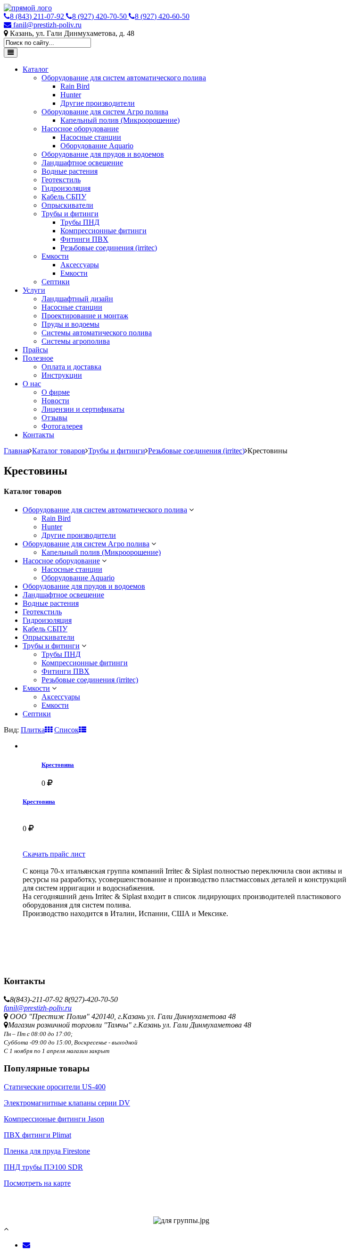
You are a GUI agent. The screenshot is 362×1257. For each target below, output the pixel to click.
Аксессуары (79, 265)
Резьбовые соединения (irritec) (108, 248)
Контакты (38, 435)
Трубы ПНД (79, 222)
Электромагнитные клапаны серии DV (67, 1103)
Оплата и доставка (71, 367)
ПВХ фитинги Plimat (37, 1135)
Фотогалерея (61, 426)
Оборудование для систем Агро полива (104, 112)
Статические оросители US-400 (55, 1087)
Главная (16, 451)
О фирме (55, 392)
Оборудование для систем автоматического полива (123, 78)
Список (66, 730)
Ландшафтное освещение (82, 163)
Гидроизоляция (65, 188)
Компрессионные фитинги (103, 231)
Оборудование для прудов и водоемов (102, 154)
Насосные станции (90, 137)
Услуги (34, 290)
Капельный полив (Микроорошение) (120, 120)
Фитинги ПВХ (84, 239)
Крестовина (57, 764)
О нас (32, 384)
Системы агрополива (75, 341)
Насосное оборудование (80, 129)
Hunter (70, 95)
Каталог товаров (58, 451)
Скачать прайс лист (54, 854)
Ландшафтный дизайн (77, 299)
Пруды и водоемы (70, 324)
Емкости (55, 256)
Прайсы (35, 350)
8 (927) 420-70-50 (100, 16)
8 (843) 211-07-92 (38, 16)
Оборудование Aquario (96, 146)
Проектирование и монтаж (84, 316)
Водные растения (69, 171)
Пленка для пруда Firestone (47, 1151)
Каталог (36, 69)
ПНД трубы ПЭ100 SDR (43, 1167)
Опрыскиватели (67, 205)
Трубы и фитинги (70, 214)
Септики (55, 282)
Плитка (33, 730)
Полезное (38, 358)
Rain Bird (75, 86)
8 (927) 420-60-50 (162, 16)
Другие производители (97, 103)
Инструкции (61, 375)
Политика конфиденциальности (55, 1192)
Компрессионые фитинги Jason (54, 1119)
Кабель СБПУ (63, 197)
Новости (55, 401)
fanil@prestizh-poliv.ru (46, 25)
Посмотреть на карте (37, 1183)
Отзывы (54, 418)
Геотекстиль (61, 180)
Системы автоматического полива (96, 333)
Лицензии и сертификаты (82, 409)
